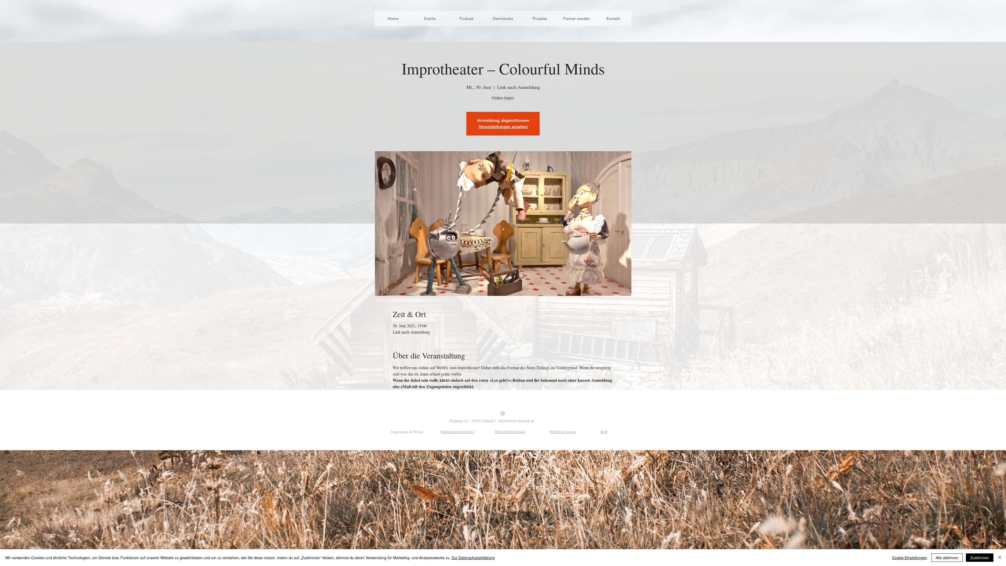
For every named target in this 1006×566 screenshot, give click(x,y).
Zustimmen (979, 557)
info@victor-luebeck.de (516, 420)
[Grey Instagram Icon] (502, 413)
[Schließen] (1000, 557)
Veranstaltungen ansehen (503, 126)
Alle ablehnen (947, 557)
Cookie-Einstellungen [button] (909, 557)
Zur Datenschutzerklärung (473, 557)
